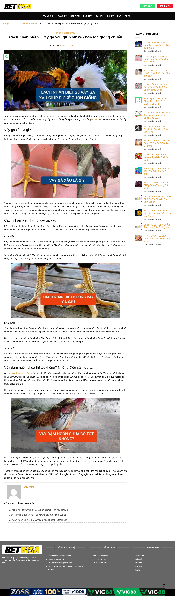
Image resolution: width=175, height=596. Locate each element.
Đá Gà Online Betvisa (25, 23)
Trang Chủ (48, 16)
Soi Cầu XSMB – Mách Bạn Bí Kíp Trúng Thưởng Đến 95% (157, 185)
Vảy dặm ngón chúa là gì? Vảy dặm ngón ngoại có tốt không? (38, 520)
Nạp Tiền (75, 16)
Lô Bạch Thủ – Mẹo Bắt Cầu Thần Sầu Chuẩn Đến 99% (157, 238)
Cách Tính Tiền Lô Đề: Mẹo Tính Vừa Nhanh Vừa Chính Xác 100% (157, 115)
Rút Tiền (87, 16)
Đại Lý (110, 16)
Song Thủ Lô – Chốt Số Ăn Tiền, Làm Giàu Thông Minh (157, 226)
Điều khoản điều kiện (100, 563)
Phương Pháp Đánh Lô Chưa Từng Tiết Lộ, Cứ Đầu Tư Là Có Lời (155, 101)
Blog (128, 16)
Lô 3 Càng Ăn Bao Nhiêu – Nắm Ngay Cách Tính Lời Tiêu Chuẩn (157, 59)
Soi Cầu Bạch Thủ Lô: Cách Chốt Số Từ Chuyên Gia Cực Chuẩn (157, 199)
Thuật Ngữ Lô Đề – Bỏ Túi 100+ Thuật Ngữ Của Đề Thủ (156, 171)
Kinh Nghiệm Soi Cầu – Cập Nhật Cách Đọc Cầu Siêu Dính (156, 129)
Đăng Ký (62, 16)
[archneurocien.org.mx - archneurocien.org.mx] (17, 6)
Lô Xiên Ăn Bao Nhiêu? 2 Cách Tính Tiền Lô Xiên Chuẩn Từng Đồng (156, 87)
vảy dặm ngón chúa (19, 373)
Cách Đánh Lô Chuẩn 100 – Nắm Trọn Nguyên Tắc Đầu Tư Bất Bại (157, 45)
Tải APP (100, 16)
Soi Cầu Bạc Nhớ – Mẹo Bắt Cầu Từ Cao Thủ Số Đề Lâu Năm (157, 213)
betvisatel (76, 45)
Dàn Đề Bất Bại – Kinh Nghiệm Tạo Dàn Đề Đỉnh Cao (156, 157)
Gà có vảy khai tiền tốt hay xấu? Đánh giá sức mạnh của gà (37, 515)
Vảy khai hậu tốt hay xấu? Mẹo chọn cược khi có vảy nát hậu (38, 510)
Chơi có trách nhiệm (99, 559)
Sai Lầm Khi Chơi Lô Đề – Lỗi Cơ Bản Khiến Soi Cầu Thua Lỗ (157, 73)
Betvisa (95, 119)
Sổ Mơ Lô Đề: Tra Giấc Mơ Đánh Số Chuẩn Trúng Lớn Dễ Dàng (157, 143)
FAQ (119, 16)
